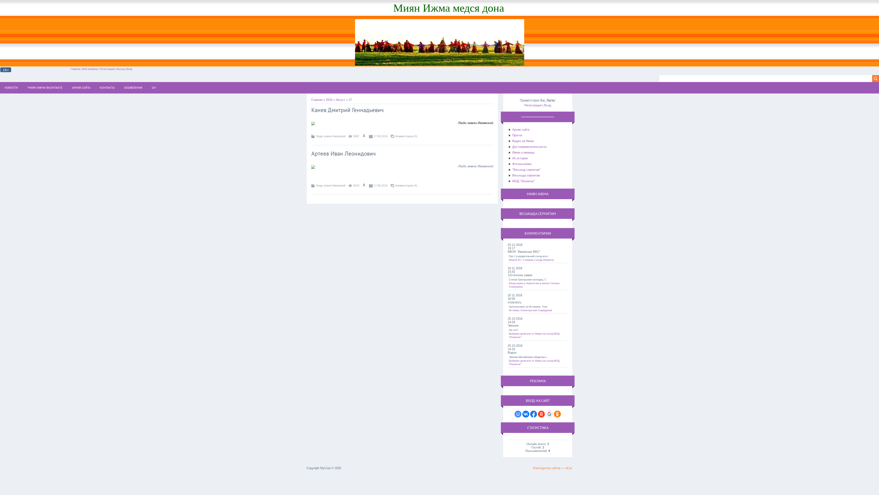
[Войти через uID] (518, 414)
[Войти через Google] (549, 414)
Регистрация (107, 69)
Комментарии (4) (406, 185)
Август (340, 100)
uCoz (568, 468)
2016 (329, 100)
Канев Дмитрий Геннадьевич (347, 110)
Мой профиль (90, 69)
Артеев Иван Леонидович (343, 153)
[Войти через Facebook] (533, 414)
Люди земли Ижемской (330, 136)
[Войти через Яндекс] (541, 414)
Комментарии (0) (406, 136)
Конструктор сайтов (547, 468)
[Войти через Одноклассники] (557, 414)
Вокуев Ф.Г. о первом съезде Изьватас (531, 259)
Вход (129, 69)
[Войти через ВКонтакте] (525, 414)
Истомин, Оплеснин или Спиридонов (530, 310)
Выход (120, 69)
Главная (75, 69)
